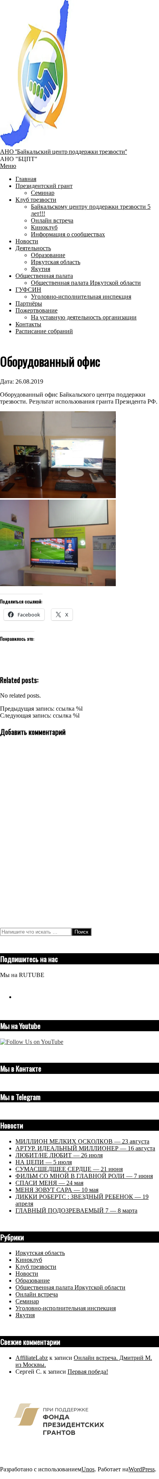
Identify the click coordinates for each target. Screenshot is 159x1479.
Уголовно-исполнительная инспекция (65, 1308)
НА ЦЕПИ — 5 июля (43, 1162)
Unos (88, 1469)
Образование (32, 1280)
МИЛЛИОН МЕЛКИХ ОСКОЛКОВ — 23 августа (82, 1141)
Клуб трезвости (35, 1266)
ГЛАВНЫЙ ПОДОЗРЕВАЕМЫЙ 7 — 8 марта (76, 1210)
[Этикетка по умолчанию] (18, 997)
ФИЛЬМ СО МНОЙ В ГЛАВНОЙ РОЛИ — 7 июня (84, 1176)
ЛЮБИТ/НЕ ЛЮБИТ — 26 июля (59, 1155)
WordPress (142, 1469)
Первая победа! (88, 1371)
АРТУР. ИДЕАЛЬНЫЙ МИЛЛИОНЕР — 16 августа (85, 1148)
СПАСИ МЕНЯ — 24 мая (49, 1183)
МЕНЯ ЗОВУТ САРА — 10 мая (56, 1190)
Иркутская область (40, 1253)
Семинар (27, 1301)
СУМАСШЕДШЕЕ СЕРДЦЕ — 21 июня (69, 1169)
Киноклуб (28, 1259)
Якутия (25, 1315)
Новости (26, 1273)
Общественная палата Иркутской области (70, 1287)
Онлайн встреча (36, 1294)
